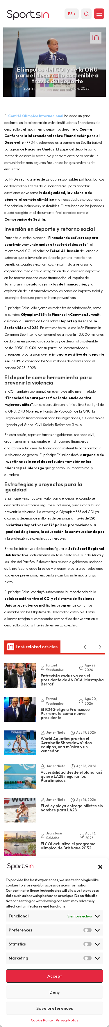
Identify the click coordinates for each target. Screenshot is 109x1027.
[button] (100, 867)
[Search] (86, 13)
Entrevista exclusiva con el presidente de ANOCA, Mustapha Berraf (72, 680)
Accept (54, 976)
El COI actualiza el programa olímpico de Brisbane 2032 (68, 846)
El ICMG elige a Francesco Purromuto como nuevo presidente (65, 713)
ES (71, 13)
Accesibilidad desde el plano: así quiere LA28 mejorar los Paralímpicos (71, 776)
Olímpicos (56, 58)
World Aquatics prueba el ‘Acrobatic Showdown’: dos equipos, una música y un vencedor (66, 745)
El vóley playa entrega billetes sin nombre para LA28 (72, 808)
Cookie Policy (42, 1020)
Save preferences (54, 1008)
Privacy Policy (67, 1020)
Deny (54, 992)
